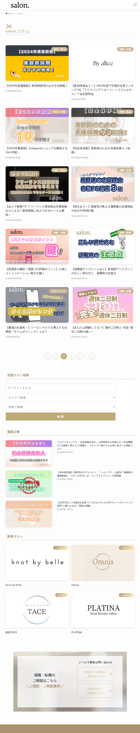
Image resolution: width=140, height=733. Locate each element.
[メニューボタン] (135, 5)
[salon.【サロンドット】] (20, 5)
